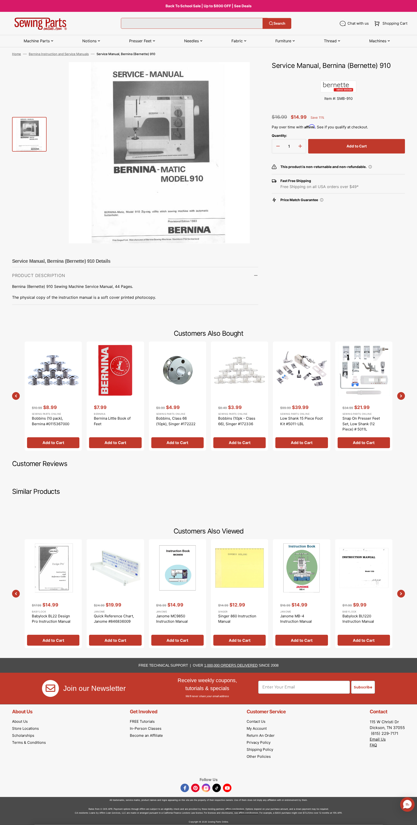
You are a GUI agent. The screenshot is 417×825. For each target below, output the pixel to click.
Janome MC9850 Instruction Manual (172, 619)
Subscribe (363, 687)
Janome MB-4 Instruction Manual (296, 619)
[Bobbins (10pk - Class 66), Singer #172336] (239, 396)
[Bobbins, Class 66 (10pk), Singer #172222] (177, 396)
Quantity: (279, 135)
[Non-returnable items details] (370, 166)
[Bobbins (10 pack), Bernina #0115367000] (53, 396)
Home (16, 54)
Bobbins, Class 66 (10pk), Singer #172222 (175, 421)
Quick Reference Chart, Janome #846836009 (114, 619)
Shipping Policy (260, 749)
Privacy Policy (259, 742)
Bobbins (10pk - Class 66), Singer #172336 (236, 421)
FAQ (373, 745)
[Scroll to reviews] (338, 75)
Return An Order (261, 735)
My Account (257, 728)
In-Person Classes (145, 728)
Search (279, 23)
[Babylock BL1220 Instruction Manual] (363, 593)
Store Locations (25, 728)
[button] (390, 23)
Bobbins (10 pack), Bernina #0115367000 (50, 421)
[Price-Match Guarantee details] (321, 199)
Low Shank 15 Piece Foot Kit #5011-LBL (301, 421)
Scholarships (23, 735)
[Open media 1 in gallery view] (247, 73)
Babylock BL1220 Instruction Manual (358, 619)
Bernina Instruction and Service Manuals (59, 54)
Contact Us (256, 721)
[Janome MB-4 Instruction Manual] (301, 593)
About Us (20, 721)
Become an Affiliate (146, 735)
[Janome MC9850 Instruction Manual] (177, 593)
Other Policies (259, 756)
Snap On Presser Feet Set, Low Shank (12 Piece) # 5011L (361, 423)
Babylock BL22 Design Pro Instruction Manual (51, 619)
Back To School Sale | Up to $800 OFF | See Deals (208, 6)
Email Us (378, 739)
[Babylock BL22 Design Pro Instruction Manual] (53, 593)
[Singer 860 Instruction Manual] (239, 593)
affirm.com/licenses (248, 812)
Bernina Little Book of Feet (112, 421)
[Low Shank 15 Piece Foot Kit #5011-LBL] (301, 396)
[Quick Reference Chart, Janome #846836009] (115, 593)
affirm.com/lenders (234, 809)
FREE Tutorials (142, 721)
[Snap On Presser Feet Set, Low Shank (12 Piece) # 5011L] (363, 396)
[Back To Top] (410, 818)
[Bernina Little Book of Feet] (115, 396)
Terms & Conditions (29, 742)
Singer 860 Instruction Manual (237, 619)
